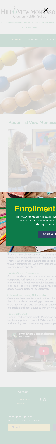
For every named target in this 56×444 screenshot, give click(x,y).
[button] (45, 10)
